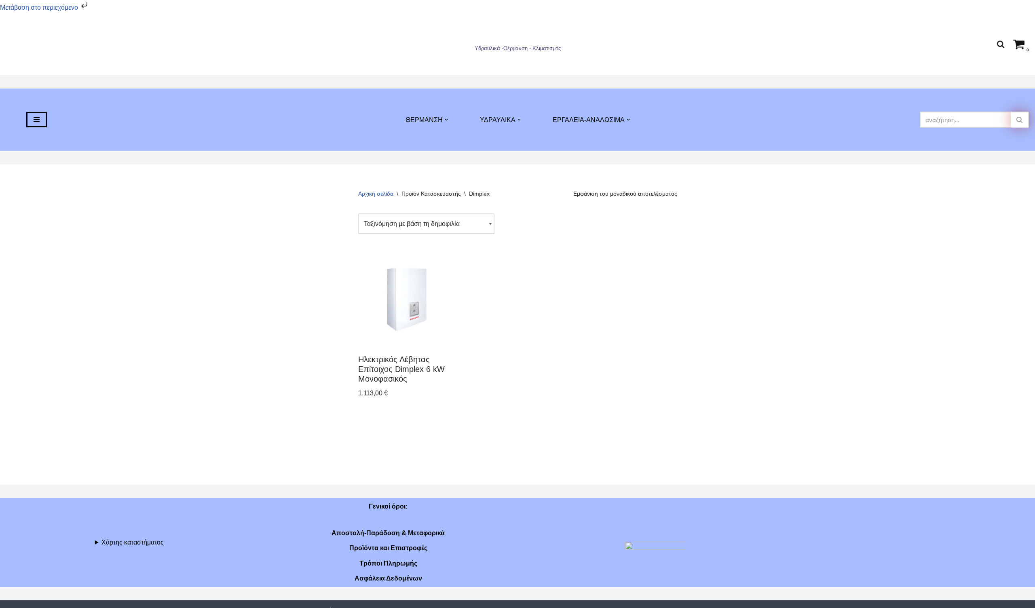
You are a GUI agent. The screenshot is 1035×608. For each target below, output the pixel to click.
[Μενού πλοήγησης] (36, 119)
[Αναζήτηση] (1001, 44)
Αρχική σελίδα (375, 193)
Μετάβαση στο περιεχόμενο (40, 7)
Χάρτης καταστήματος (132, 542)
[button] (446, 119)
